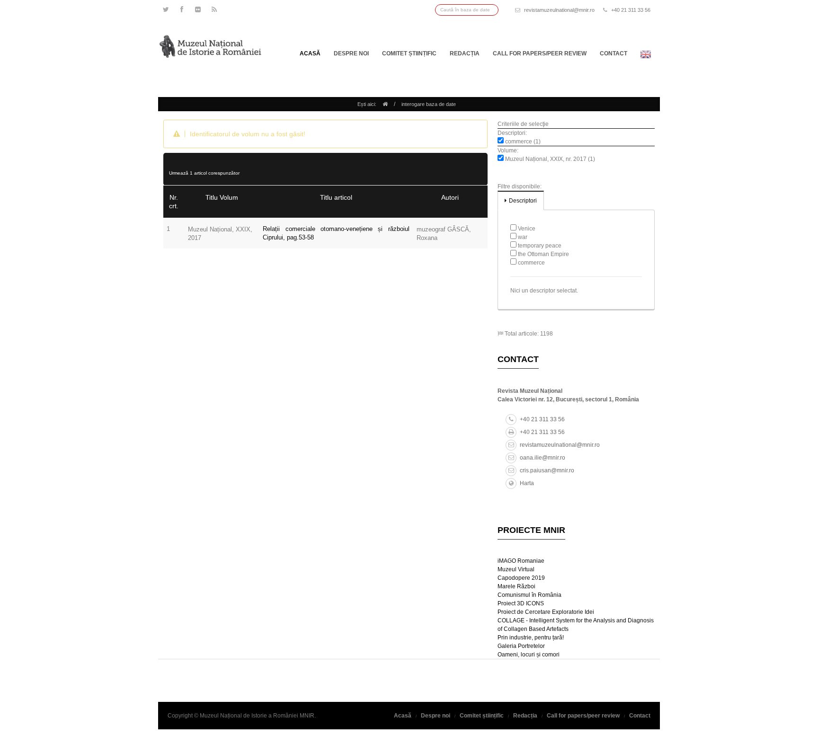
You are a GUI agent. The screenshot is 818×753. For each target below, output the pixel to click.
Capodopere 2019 (521, 578)
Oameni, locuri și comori (529, 654)
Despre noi (351, 53)
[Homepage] (385, 104)
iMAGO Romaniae (521, 561)
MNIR (307, 715)
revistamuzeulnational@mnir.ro (559, 10)
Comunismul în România (529, 595)
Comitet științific (409, 53)
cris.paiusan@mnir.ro (547, 470)
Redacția (465, 53)
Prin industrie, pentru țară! (531, 637)
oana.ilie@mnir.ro (542, 457)
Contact (613, 53)
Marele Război (516, 586)
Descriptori (523, 200)
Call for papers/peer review (540, 53)
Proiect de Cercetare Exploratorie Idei (546, 612)
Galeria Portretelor (521, 646)
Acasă (310, 53)
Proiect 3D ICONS (521, 603)
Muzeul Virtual (516, 569)
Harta (527, 483)
